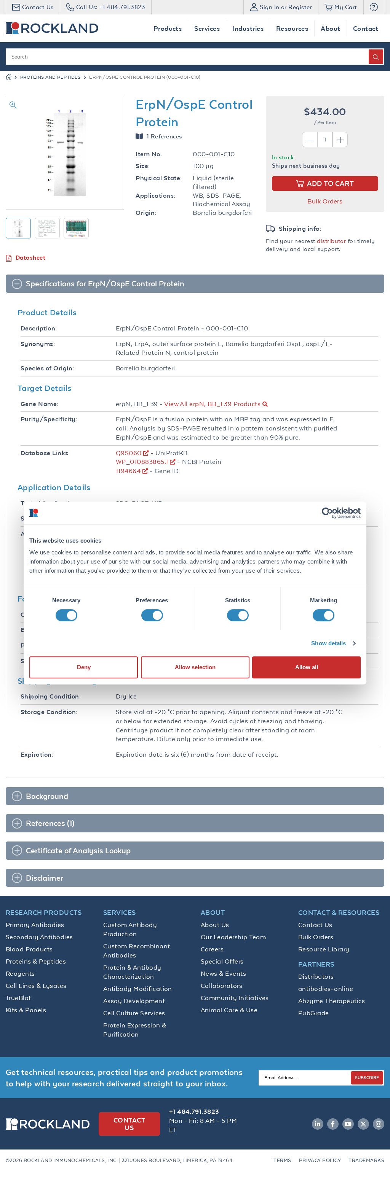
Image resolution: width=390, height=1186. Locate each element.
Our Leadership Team (233, 937)
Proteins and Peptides (50, 77)
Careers (212, 949)
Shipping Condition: (51, 696)
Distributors (316, 976)
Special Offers (222, 961)
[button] (373, 7)
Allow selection (195, 667)
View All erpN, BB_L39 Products (212, 404)
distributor (331, 241)
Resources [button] (292, 28)
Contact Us (315, 925)
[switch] (152, 615)
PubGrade (313, 1013)
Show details (328, 643)
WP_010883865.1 (142, 461)
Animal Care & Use (229, 1010)
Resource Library (324, 949)
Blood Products (29, 949)
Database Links (45, 453)
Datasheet (30, 257)
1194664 (128, 471)
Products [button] (167, 28)
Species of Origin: (47, 368)
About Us (215, 925)
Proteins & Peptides (36, 961)
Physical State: (159, 178)
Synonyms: (38, 344)
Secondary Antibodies (39, 937)
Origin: (146, 212)
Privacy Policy (320, 1160)
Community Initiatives (235, 998)
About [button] (330, 28)
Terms (282, 1160)
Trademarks (366, 1160)
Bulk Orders (324, 201)
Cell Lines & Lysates (36, 985)
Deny (84, 667)
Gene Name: (40, 404)
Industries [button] (248, 28)
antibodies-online (325, 988)
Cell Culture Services (134, 1013)
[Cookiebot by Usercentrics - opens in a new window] (327, 513)
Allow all (306, 667)
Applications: (155, 195)
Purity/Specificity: (49, 419)
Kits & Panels (26, 1010)
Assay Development (134, 1001)
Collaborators (221, 985)
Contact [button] (365, 28)
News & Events (223, 973)
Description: (39, 328)
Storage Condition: (49, 712)
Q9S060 (129, 453)
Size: (143, 166)
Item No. (149, 154)
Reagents (20, 973)
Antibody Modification (137, 988)
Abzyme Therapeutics (331, 1001)
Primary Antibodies (35, 925)
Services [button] (207, 28)
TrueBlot (18, 998)
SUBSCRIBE (367, 1077)
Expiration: (37, 754)
